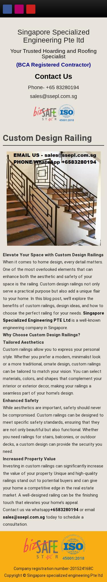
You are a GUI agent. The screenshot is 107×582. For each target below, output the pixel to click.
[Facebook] (7, 9)
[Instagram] (19, 9)
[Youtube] (30, 9)
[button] (94, 9)
